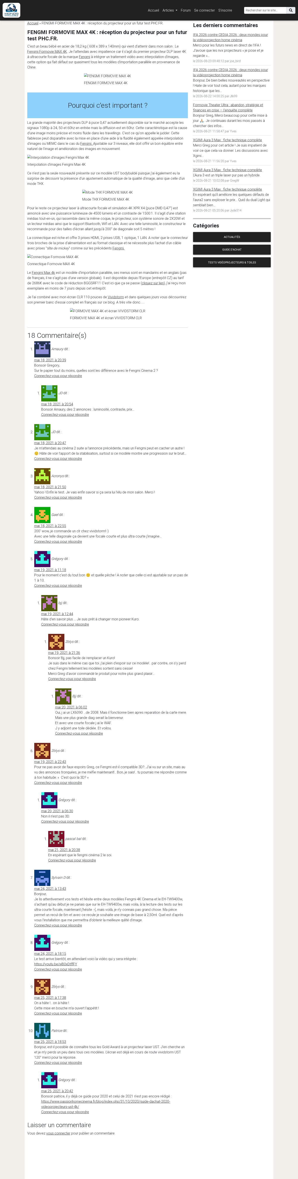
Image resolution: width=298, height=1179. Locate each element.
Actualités (232, 237)
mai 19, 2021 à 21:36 (64, 652)
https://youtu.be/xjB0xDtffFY (55, 964)
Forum (186, 10)
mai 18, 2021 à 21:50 (50, 487)
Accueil (153, 10)
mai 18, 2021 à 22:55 (50, 526)
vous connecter (58, 1133)
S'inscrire (225, 10)
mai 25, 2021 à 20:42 (57, 1091)
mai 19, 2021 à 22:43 (50, 761)
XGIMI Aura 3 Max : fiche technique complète (227, 140)
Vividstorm (116, 297)
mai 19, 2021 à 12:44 (57, 614)
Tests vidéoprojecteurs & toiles (232, 262)
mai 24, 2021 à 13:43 (50, 888)
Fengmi (84, 57)
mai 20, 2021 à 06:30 (57, 811)
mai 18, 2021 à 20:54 (57, 404)
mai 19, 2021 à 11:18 (50, 570)
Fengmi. (86, 143)
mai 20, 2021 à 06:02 (71, 707)
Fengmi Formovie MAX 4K (47, 51)
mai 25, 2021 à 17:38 (50, 997)
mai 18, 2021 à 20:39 (50, 360)
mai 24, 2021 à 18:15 (50, 953)
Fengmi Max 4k (43, 272)
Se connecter (204, 10)
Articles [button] (169, 10)
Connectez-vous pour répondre (58, 376)
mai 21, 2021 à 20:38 (64, 850)
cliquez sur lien (153, 283)
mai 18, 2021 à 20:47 (50, 443)
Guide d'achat (232, 249)
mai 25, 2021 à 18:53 (50, 1041)
